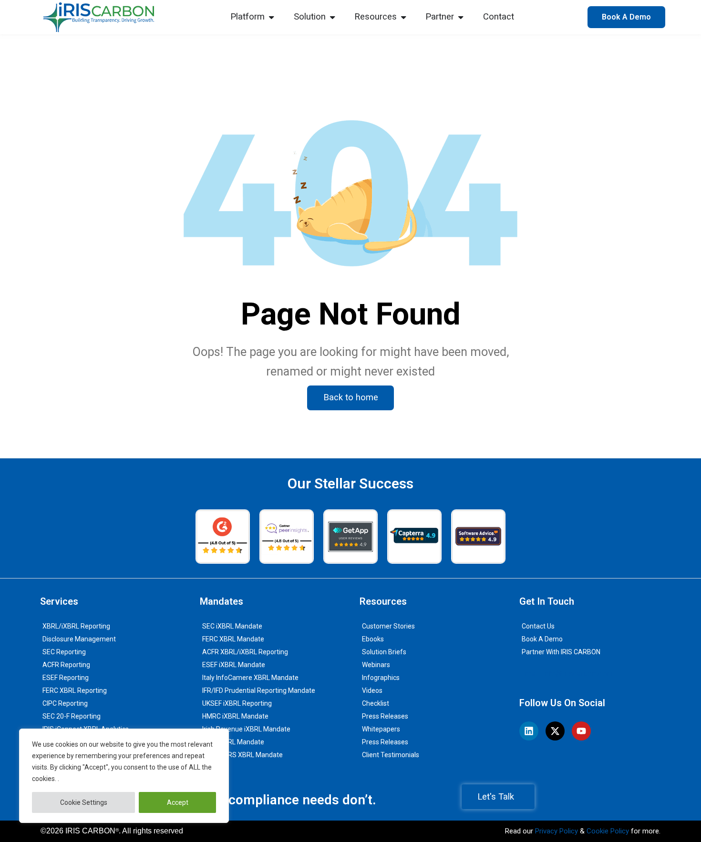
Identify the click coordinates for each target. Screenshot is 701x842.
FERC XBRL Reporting (74, 690)
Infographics (381, 677)
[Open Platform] (271, 17)
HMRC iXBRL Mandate (235, 716)
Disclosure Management (79, 639)
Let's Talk (495, 796)
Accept (177, 802)
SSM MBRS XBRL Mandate (242, 755)
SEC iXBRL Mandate (232, 626)
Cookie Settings (83, 802)
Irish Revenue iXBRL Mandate (246, 729)
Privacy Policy (556, 831)
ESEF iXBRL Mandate (233, 665)
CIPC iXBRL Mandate (233, 742)
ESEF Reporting (65, 677)
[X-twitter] (555, 731)
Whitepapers (381, 729)
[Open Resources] (403, 17)
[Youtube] (581, 731)
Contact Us (538, 626)
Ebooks (373, 639)
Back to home (350, 397)
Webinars (376, 665)
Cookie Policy (608, 831)
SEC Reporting (64, 652)
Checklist (375, 703)
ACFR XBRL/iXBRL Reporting (245, 652)
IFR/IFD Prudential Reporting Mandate (258, 690)
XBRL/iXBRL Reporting (76, 626)
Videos (372, 690)
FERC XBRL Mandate (233, 639)
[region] (124, 776)
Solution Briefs (384, 652)
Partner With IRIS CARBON (561, 652)
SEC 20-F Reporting (71, 716)
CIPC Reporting (65, 703)
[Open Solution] (332, 17)
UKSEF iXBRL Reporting (237, 703)
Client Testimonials (390, 755)
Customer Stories (388, 626)
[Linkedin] (528, 731)
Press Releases (385, 716)
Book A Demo (542, 639)
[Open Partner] (460, 17)
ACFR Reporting (66, 665)
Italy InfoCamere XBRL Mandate (250, 677)
